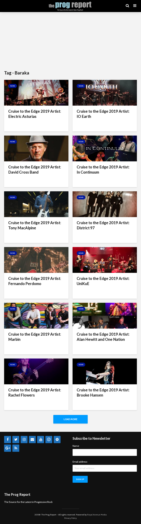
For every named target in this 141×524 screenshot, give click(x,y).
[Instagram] (24, 439)
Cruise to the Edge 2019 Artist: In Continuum (103, 169)
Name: (76, 445)
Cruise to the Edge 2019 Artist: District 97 (103, 225)
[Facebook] (7, 439)
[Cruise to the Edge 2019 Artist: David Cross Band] (36, 148)
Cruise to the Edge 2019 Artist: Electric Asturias (34, 114)
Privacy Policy (70, 518)
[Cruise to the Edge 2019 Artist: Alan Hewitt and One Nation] (105, 315)
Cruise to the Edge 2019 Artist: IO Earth (103, 114)
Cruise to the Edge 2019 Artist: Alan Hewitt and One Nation (103, 337)
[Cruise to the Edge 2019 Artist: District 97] (105, 204)
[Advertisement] (70, 41)
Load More (70, 419)
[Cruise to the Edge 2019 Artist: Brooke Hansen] (105, 371)
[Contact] (32, 439)
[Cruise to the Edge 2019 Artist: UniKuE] (105, 259)
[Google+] (7, 448)
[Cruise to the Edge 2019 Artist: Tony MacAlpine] (36, 204)
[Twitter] (15, 439)
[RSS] (15, 448)
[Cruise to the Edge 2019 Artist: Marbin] (36, 315)
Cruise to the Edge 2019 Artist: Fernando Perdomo (34, 281)
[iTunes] (48, 439)
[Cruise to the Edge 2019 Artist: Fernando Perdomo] (36, 259)
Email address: (80, 461)
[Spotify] (57, 439)
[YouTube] (40, 439)
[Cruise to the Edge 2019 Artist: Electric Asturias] (36, 92)
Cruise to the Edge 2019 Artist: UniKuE (103, 281)
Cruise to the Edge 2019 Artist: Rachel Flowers (34, 392)
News (12, 86)
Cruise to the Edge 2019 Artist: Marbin (34, 337)
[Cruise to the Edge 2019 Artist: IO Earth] (105, 92)
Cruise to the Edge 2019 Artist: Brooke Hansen (103, 392)
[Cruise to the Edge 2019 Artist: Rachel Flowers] (36, 371)
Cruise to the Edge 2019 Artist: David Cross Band (34, 169)
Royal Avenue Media (97, 514)
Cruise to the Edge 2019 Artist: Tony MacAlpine (34, 225)
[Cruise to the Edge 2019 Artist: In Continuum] (105, 148)
